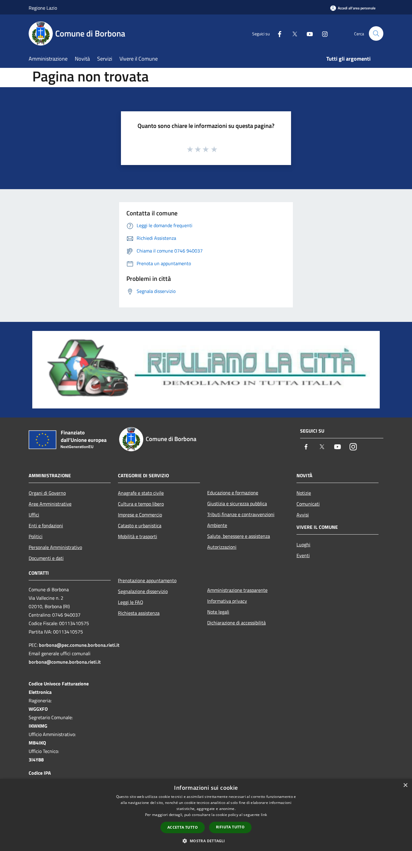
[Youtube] (307, 33)
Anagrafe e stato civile (141, 493)
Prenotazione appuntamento (147, 580)
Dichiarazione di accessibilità (236, 622)
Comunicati (308, 503)
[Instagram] (322, 33)
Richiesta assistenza (139, 613)
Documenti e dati (46, 558)
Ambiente (217, 525)
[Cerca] (376, 33)
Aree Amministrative (50, 503)
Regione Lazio (43, 7)
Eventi (303, 555)
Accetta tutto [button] (182, 827)
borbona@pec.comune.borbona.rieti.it (79, 645)
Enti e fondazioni (46, 525)
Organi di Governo (47, 493)
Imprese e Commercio (140, 514)
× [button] (405, 785)
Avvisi (302, 514)
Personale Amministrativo (55, 547)
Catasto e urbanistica (139, 525)
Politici (36, 536)
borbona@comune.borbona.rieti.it (65, 661)
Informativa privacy (227, 601)
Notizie (303, 493)
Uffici (34, 514)
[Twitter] (292, 33)
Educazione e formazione (232, 492)
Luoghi (303, 544)
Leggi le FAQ (130, 602)
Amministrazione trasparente (237, 590)
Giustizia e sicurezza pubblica (237, 503)
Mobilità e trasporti (137, 536)
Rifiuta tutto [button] (230, 827)
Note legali (218, 611)
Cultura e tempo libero (141, 503)
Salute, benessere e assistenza (238, 536)
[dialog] (206, 815)
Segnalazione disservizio (143, 591)
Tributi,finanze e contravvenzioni (240, 514)
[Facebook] (277, 33)
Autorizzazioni (221, 547)
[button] (206, 841)
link (264, 814)
